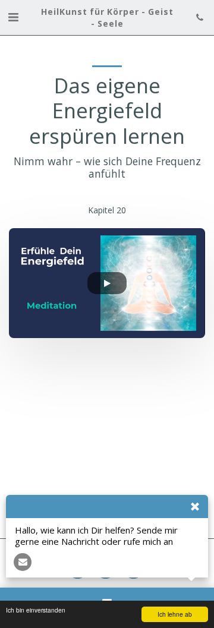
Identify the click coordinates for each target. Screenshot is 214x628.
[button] (13, 17)
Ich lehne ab (175, 614)
